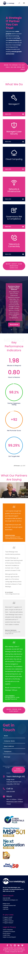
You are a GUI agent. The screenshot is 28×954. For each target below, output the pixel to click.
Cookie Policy (6, 935)
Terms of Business (8, 929)
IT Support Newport (8, 923)
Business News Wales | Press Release (14, 287)
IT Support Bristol (7, 919)
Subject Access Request (9, 937)
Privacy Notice (6, 933)
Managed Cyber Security (14, 132)
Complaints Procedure (9, 931)
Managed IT (14, 104)
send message (18, 770)
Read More (14, 324)
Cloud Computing (14, 159)
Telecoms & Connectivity (14, 245)
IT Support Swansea (8, 921)
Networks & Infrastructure (14, 190)
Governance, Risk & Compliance (14, 217)
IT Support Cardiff (7, 917)
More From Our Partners (14, 710)
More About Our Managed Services (14, 266)
